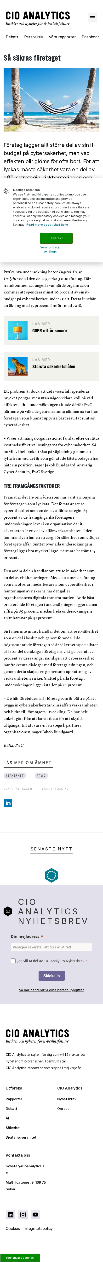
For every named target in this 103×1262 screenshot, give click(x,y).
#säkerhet (15, 775)
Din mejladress (25, 936)
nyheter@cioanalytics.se (25, 1169)
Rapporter (14, 1099)
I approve (56, 238)
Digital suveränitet (21, 1137)
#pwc (41, 775)
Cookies (13, 1228)
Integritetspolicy (38, 1228)
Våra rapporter (62, 36)
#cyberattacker (18, 789)
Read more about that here (47, 224)
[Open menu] (92, 18)
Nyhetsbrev (66, 1099)
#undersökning (55, 789)
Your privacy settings (20, 1257)
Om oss (63, 1109)
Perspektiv (33, 36)
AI (7, 1118)
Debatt (12, 36)
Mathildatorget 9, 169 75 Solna (26, 1185)
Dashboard (91, 36)
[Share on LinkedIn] (8, 803)
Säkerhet (13, 1128)
